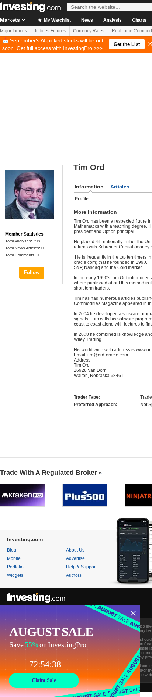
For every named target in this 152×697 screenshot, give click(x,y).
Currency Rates (88, 30)
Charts (139, 20)
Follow (31, 272)
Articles (119, 187)
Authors (74, 575)
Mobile (14, 558)
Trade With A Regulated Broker (48, 472)
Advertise (75, 558)
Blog (11, 550)
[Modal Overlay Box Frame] (70, 651)
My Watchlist (57, 20)
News (87, 20)
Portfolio (15, 567)
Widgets (15, 575)
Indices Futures (50, 30)
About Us (75, 550)
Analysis (112, 20)
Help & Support (81, 567)
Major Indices (13, 30)
